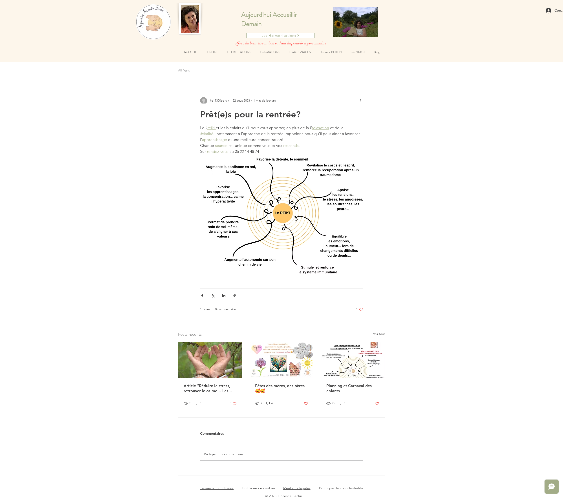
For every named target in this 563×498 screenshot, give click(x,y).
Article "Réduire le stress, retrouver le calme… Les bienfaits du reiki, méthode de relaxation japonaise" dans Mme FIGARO (208, 388)
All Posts (184, 70)
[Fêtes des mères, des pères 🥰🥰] (281, 360)
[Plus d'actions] (360, 100)
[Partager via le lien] (234, 296)
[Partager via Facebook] (202, 296)
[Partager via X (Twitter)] (213, 296)
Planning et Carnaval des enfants (349, 388)
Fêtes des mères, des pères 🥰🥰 (280, 388)
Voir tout (379, 334)
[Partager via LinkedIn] (224, 296)
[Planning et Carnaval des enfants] (353, 360)
